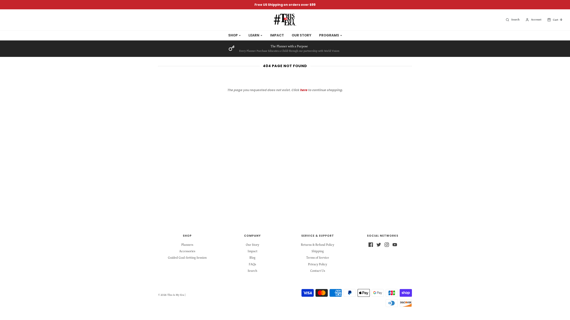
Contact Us (317, 271)
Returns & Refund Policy (317, 245)
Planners (187, 245)
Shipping (317, 251)
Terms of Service (317, 258)
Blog (252, 258)
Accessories (187, 251)
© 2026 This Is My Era (171, 295)
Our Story (301, 35)
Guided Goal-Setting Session (187, 258)
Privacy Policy (317, 264)
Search (252, 271)
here (303, 90)
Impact (277, 35)
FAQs (252, 264)
